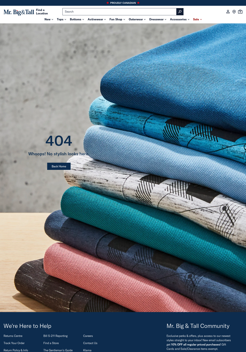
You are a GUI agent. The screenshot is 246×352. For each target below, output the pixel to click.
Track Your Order (14, 343)
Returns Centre (13, 336)
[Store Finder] (234, 12)
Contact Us (90, 343)
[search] (123, 11)
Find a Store (51, 343)
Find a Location (42, 11)
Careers (88, 336)
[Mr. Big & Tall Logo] (19, 12)
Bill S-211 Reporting (55, 336)
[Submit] (180, 11)
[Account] (228, 12)
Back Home (59, 166)
